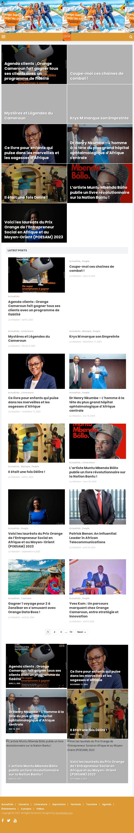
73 (70, 631)
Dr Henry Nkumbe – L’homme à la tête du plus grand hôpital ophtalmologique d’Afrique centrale (96, 404)
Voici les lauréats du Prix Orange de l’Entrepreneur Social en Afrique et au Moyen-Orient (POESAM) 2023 (35, 539)
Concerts (23, 804)
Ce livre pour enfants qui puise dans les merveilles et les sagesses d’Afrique (33, 402)
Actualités (13, 296)
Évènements (8, 808)
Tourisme (26, 598)
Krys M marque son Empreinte (94, 336)
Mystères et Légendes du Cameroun (29, 338)
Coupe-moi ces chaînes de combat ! (91, 268)
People (85, 261)
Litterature (27, 331)
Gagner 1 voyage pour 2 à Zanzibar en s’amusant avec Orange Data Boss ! (32, 607)
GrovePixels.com (64, 812)
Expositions (59, 804)
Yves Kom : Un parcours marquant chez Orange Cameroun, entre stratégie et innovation (93, 609)
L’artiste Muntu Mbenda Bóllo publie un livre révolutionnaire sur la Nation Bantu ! (97, 472)
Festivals (76, 804)
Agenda (106, 804)
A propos (26, 808)
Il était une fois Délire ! (26, 471)
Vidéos (40, 808)
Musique (86, 331)
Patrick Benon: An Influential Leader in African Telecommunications (93, 537)
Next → (81, 631)
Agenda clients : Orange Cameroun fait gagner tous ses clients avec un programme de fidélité (34, 308)
